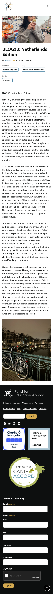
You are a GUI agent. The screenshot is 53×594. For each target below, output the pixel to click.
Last (5, 532)
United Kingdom (10, 69)
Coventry (7, 80)
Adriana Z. (9, 60)
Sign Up (8, 585)
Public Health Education (33, 69)
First (5, 520)
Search (31, 416)
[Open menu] (47, 6)
